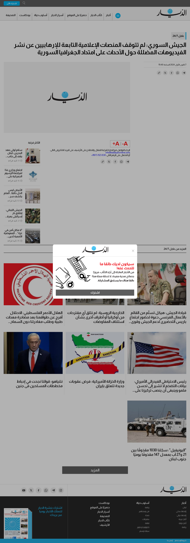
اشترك (95, 292)
